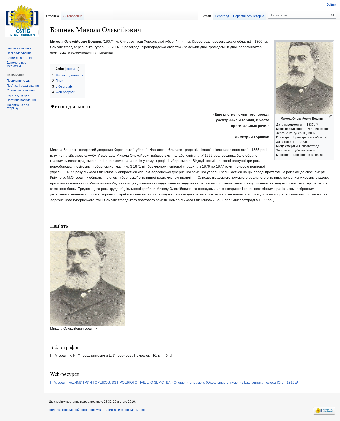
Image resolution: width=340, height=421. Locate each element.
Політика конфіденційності (68, 410)
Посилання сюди (19, 80)
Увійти (331, 4)
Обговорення (72, 16)
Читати (205, 16)
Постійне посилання (21, 100)
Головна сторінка (19, 48)
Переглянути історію (248, 16)
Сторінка (52, 16)
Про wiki (96, 410)
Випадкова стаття (19, 58)
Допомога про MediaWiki (16, 64)
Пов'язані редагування (23, 85)
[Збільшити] (330, 116)
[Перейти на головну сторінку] (22, 20)
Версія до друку (18, 95)
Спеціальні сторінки (21, 90)
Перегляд (222, 16)
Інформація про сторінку (18, 106)
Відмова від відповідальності (125, 410)
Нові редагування (19, 53)
